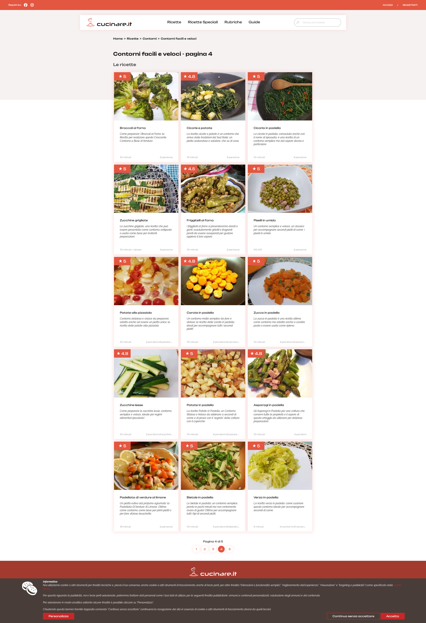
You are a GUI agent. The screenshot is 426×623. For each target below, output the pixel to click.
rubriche (233, 22)
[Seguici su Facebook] (25, 4)
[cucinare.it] (109, 22)
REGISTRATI (410, 5)
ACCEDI (388, 5)
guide (254, 22)
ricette (174, 22)
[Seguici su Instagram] (31, 4)
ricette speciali (203, 22)
